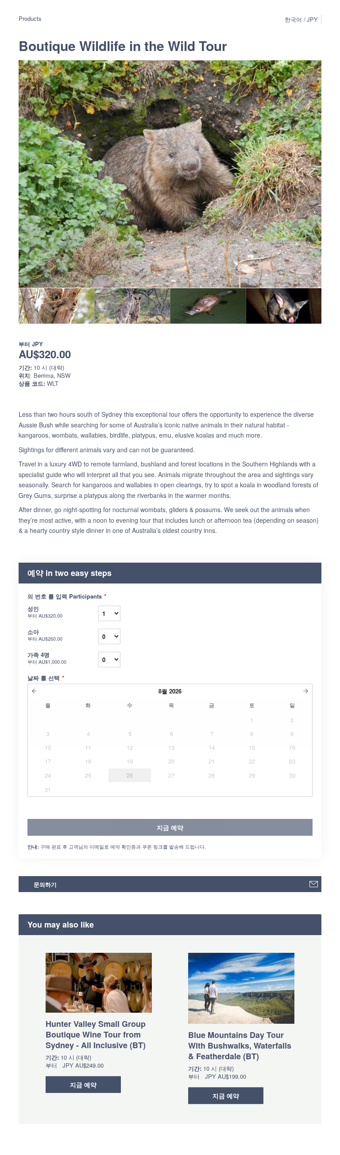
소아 (44, 634)
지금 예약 (83, 1084)
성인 (44, 611)
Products (30, 18)
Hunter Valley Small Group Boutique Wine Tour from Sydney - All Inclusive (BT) (96, 1034)
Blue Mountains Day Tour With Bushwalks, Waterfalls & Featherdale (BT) (239, 1045)
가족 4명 (46, 657)
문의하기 (45, 884)
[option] (56, 306)
